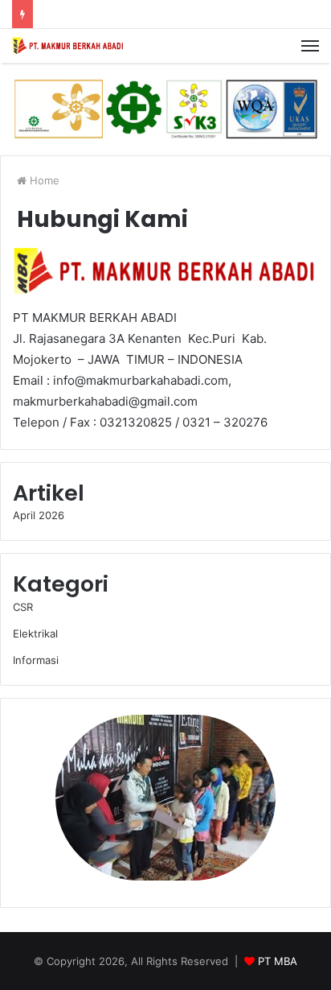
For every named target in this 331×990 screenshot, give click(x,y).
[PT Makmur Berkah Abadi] (68, 46)
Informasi (36, 660)
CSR (23, 606)
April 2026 (38, 515)
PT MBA (277, 961)
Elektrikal (35, 633)
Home (43, 180)
